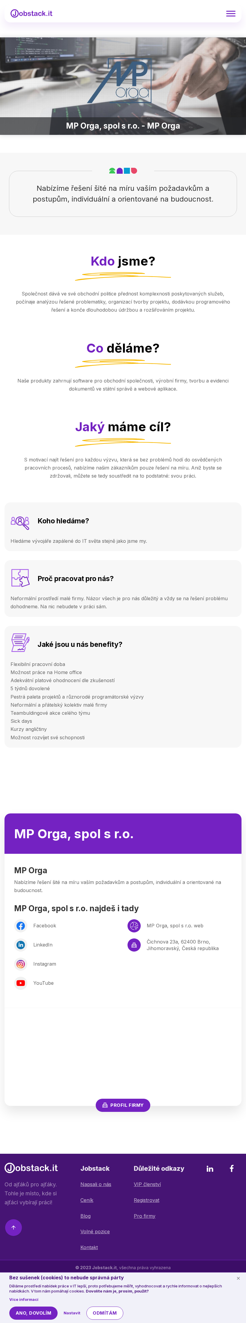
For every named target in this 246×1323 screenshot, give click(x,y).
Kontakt (89, 1247)
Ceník (86, 1200)
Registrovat (146, 1200)
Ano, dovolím (33, 1313)
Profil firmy (127, 1105)
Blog (85, 1216)
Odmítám (105, 1313)
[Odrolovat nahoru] (13, 1229)
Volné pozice (95, 1231)
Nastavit (72, 1312)
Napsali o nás (95, 1184)
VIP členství (147, 1184)
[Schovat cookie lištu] (238, 1278)
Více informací (23, 1299)
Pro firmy (144, 1216)
